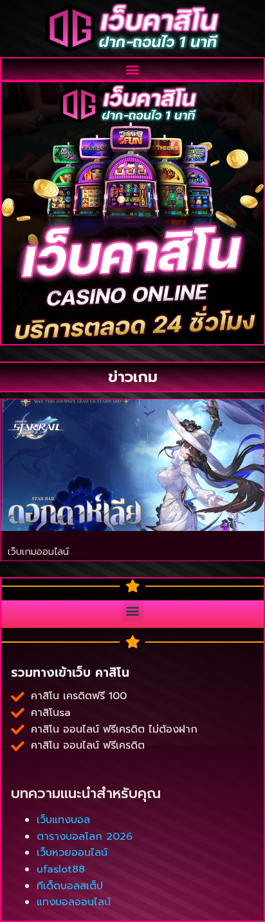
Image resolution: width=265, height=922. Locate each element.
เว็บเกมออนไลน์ (38, 551)
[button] (132, 69)
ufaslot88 (61, 869)
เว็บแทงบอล (63, 820)
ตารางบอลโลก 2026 (84, 836)
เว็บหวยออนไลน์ (72, 852)
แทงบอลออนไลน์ (74, 902)
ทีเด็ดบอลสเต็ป (70, 886)
